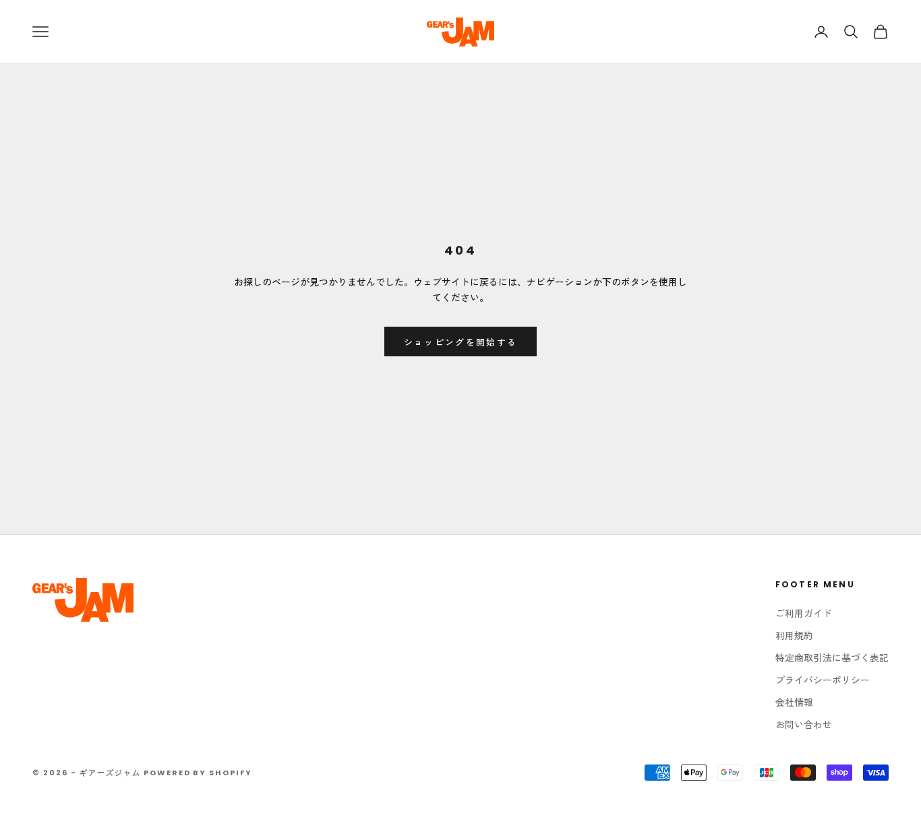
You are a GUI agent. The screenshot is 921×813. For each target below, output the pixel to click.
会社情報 (794, 702)
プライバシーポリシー (822, 679)
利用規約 (794, 635)
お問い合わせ (803, 724)
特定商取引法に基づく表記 (832, 657)
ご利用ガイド (803, 613)
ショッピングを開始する (461, 341)
